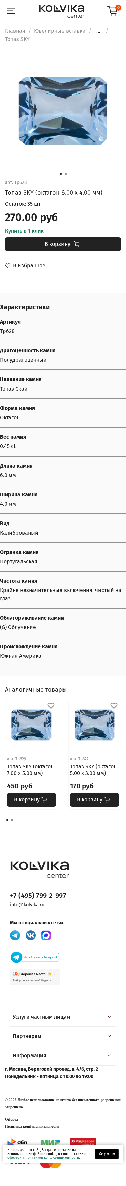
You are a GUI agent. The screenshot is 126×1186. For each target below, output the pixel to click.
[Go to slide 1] (61, 174)
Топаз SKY (17, 39)
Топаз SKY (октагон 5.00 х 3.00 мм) (93, 769)
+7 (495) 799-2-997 (38, 896)
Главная (15, 31)
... (98, 31)
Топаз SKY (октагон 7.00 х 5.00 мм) (30, 769)
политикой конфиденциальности (52, 1158)
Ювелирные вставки (60, 31)
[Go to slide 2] (66, 174)
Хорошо (107, 1153)
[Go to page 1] (7, 820)
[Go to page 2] (12, 820)
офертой (14, 1158)
